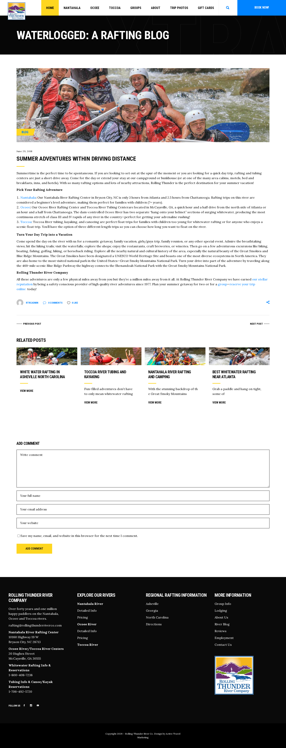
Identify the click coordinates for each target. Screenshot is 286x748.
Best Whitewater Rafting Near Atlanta (234, 374)
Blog (25, 132)
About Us (221, 617)
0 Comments (55, 302)
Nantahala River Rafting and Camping (169, 374)
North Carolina (157, 617)
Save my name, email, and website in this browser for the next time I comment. (79, 536)
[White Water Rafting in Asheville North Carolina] (47, 356)
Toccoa (26, 222)
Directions (154, 624)
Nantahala (28, 197)
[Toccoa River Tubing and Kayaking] (111, 356)
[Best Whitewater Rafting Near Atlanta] (239, 356)
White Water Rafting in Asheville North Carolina (42, 374)
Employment (224, 638)
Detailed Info (87, 610)
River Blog (222, 624)
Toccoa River (87, 644)
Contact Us (223, 644)
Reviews (220, 631)
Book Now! (261, 7)
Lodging (221, 610)
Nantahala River (90, 603)
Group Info (223, 603)
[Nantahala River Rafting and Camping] (175, 356)
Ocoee (25, 207)
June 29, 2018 (24, 151)
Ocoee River (87, 624)
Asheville (152, 603)
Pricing (82, 617)
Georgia (152, 610)
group (222, 284)
